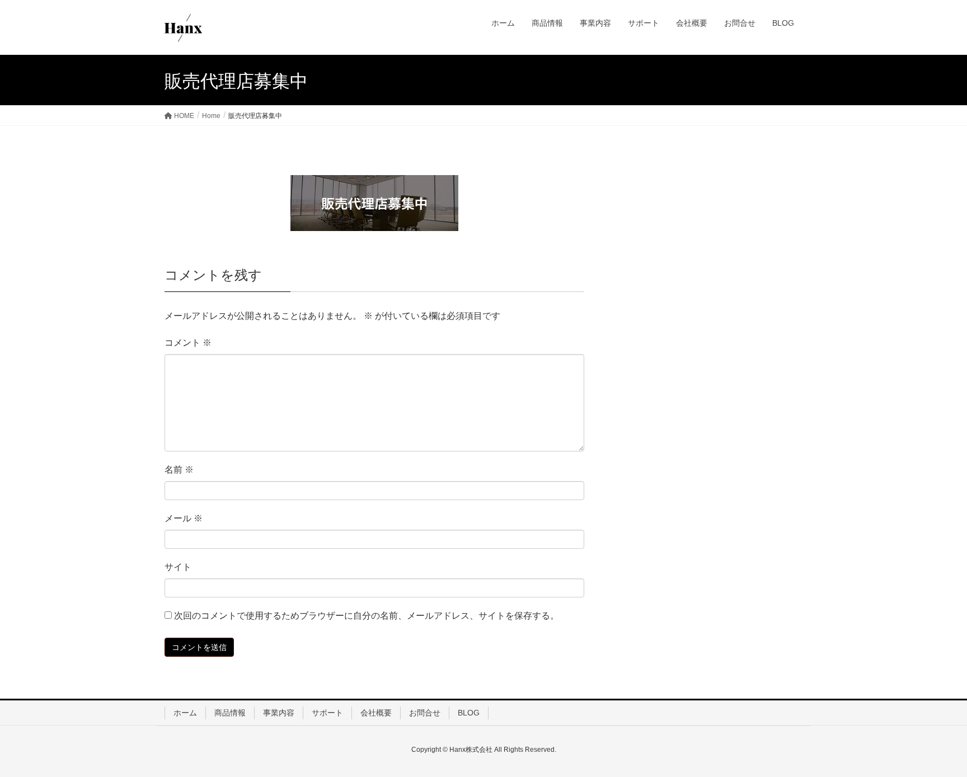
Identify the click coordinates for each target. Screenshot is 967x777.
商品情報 (230, 712)
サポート (327, 712)
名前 (179, 469)
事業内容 (278, 712)
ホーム (185, 712)
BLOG (469, 712)
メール (184, 518)
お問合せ (424, 712)
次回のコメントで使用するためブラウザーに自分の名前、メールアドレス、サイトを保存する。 (366, 615)
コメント (188, 342)
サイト (178, 567)
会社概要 (376, 712)
